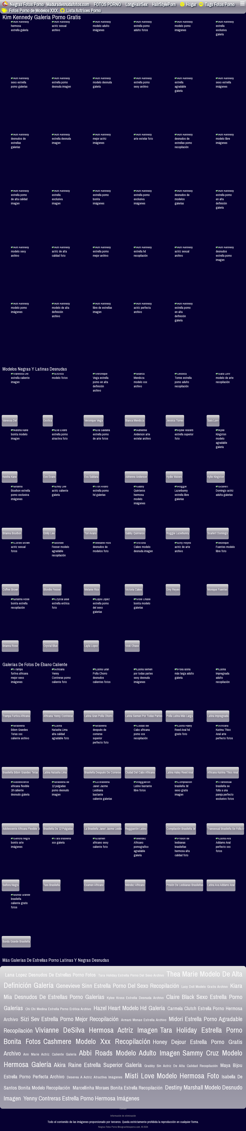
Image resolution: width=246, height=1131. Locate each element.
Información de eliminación (123, 1115)
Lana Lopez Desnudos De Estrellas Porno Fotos (50, 975)
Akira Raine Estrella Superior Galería (98, 1065)
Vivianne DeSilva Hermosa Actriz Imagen (96, 1030)
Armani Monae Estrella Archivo (143, 1019)
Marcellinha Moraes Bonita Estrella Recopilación (118, 1088)
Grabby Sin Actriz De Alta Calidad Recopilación (181, 1065)
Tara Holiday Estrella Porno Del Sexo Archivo (131, 975)
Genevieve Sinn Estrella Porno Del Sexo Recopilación (117, 986)
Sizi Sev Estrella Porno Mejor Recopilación (70, 1019)
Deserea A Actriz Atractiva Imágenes (94, 1077)
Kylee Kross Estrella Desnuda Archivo (135, 997)
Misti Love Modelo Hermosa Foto (172, 1076)
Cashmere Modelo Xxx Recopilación (96, 1041)
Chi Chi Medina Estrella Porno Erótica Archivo (58, 1008)
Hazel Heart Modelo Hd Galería (129, 1008)
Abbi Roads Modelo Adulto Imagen (129, 1053)
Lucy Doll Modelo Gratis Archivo (204, 986)
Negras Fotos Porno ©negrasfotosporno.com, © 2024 (123, 1127)
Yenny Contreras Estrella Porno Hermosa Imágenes (81, 1098)
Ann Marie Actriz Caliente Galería (50, 1054)
